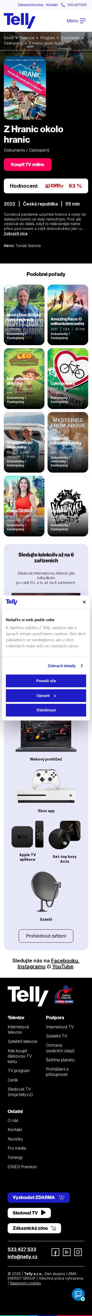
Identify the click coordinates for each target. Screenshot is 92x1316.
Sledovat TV (26, 1213)
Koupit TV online (27, 164)
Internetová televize (18, 1029)
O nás (13, 1120)
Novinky (15, 1139)
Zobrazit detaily (62, 666)
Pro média (17, 1148)
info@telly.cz (23, 1256)
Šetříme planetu (60, 1059)
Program (47, 38)
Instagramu (31, 966)
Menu (73, 21)
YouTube (62, 966)
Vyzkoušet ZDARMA (34, 1197)
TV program (19, 1070)
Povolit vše (46, 681)
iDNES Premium (22, 1166)
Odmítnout (46, 710)
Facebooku (64, 961)
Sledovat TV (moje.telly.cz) (20, 1092)
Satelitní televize (22, 1041)
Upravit (43, 695)
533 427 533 (22, 1249)
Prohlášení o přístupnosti (57, 1071)
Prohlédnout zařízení (46, 936)
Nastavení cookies (25, 1283)
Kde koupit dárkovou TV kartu (20, 1056)
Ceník (13, 1080)
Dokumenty (70, 38)
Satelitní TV (56, 1036)
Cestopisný (13, 43)
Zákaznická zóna (30, 5)
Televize (27, 38)
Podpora (55, 1017)
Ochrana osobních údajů (60, 1048)
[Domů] (20, 21)
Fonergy (15, 1157)
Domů (9, 38)
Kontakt (52, 5)
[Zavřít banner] (84, 602)
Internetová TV (60, 1026)
